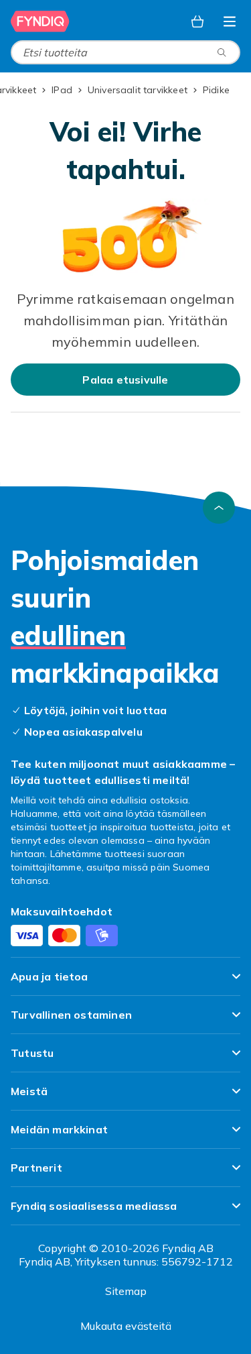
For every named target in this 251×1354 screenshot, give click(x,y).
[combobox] (125, 52)
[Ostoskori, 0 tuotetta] (197, 21)
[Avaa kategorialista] (230, 21)
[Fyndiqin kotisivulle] (40, 21)
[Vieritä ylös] (219, 508)
